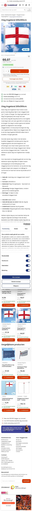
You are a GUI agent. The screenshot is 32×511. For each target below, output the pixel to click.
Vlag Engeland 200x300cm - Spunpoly (21, 329)
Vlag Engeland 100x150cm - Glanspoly (21, 294)
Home (2, 14)
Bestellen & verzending (6, 444)
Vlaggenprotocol (5, 443)
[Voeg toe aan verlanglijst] (29, 56)
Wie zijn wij (18, 439)
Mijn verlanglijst (23, 5)
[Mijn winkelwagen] (29, 5)
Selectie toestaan (16, 281)
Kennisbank (19, 441)
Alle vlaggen (19, 448)
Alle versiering (19, 450)
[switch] (28, 261)
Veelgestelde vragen (6, 441)
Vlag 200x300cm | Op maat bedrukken (8, 365)
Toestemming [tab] (5, 228)
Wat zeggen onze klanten (22, 443)
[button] (15, 53)
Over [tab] (26, 228)
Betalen (3, 446)
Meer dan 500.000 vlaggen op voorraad (14, 418)
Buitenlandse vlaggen (10, 14)
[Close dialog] (30, 496)
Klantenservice (4, 439)
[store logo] (10, 5)
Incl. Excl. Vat (29, 9)
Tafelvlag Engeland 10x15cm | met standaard (7, 399)
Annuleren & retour (5, 448)
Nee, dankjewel (8, 505)
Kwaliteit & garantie (5, 450)
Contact (18, 451)
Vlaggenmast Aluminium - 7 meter (23, 399)
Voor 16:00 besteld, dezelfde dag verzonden (16, 421)
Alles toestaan (16, 277)
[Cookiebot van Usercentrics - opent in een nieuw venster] (23, 224)
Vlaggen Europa (20, 14)
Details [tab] (16, 228)
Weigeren (16, 286)
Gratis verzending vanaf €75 (17, 1)
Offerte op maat (5, 451)
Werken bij (18, 444)
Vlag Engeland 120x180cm (6, 328)
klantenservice (10, 429)
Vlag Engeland (4, 16)
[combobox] (13, 9)
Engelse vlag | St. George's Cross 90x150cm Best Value (8, 292)
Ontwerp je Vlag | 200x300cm (22, 367)
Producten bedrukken (21, 446)
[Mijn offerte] (26, 5)
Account (19, 5)
